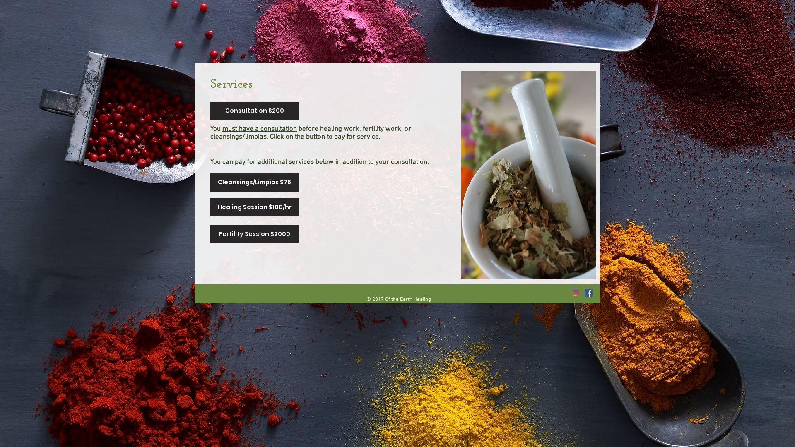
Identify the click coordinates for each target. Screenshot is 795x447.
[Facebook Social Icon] (589, 293)
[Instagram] (576, 293)
